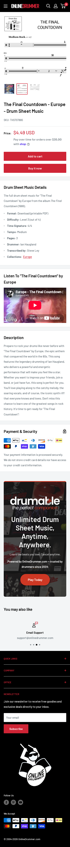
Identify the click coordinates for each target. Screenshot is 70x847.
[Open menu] (5, 6)
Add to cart (35, 156)
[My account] (55, 6)
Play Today (35, 579)
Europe (27, 256)
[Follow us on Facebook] (6, 802)
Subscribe (16, 728)
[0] (63, 6)
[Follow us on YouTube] (20, 802)
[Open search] (48, 6)
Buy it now (35, 168)
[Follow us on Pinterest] (13, 802)
